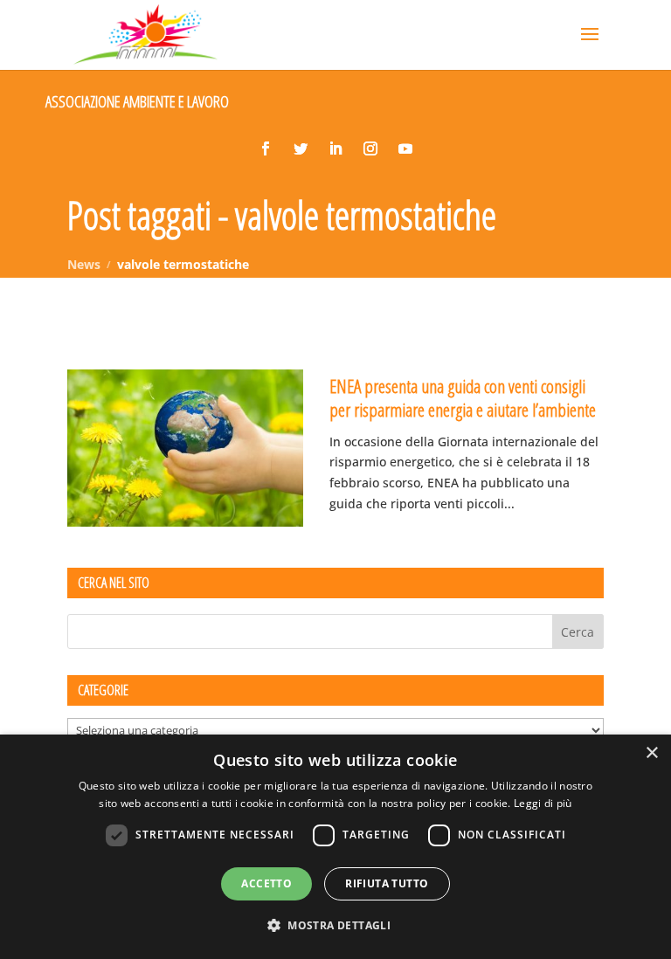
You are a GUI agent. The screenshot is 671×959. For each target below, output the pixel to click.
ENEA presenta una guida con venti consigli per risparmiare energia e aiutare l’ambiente (462, 398)
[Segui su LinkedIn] (335, 148)
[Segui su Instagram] (370, 148)
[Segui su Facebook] (266, 148)
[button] (335, 926)
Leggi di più (543, 803)
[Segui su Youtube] (405, 148)
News (83, 264)
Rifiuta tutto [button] (386, 883)
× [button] (651, 753)
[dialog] (335, 847)
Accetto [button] (266, 883)
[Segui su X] (301, 148)
